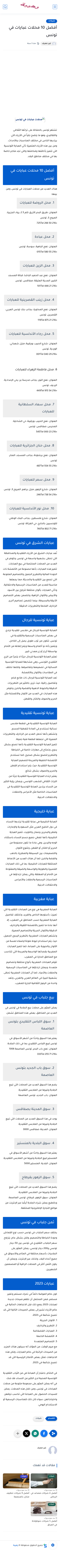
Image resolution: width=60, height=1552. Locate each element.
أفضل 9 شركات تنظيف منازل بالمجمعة (17, 1495)
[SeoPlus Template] (45, 1546)
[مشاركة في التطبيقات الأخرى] (17, 1433)
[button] (44, 1433)
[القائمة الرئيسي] (55, 7)
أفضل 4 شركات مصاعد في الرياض (44, 1495)
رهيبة (15, 1545)
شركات (51, 21)
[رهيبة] (30, 7)
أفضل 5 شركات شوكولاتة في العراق (44, 1523)
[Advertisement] (30, 88)
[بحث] (5, 7)
